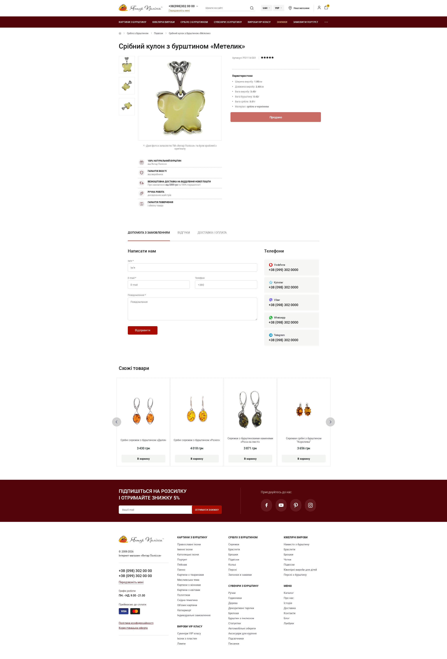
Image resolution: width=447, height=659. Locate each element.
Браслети (234, 549)
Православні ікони (189, 544)
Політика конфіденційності (136, 623)
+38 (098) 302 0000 (283, 287)
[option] (127, 64)
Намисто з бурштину (296, 544)
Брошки (233, 554)
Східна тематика (187, 600)
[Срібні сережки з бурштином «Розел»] (196, 410)
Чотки (287, 559)
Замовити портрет (305, 22)
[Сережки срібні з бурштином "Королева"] (303, 410)
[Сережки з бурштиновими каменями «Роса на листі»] (250, 410)
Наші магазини (301, 8)
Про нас (289, 598)
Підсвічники (236, 638)
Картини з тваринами (190, 574)
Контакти (289, 613)
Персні (232, 569)
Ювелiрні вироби (163, 22)
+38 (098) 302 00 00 (135, 570)
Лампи (181, 643)
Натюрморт (184, 610)
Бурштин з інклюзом (241, 618)
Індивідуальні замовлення (193, 615)
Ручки (232, 593)
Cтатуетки (234, 623)
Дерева (232, 603)
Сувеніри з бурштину (228, 22)
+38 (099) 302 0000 (283, 269)
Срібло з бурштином (194, 22)
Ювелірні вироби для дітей (300, 569)
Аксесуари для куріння (242, 633)
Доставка (290, 608)
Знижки (282, 22)
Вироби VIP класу (259, 22)
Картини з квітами (188, 590)
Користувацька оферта (133, 627)
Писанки (233, 643)
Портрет (182, 559)
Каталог (289, 593)
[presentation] (116, 421)
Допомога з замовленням (149, 232)
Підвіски (158, 33)
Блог (287, 618)
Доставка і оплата (212, 232)
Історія (288, 603)
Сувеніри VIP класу (189, 633)
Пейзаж (182, 564)
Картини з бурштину (132, 22)
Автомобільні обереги (242, 628)
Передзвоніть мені (179, 10)
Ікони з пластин (187, 638)
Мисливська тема (188, 579)
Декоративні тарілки (241, 608)
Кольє (232, 564)
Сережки (233, 544)
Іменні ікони (185, 549)
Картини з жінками (189, 584)
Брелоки (233, 613)
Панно (181, 569)
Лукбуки (289, 623)
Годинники (235, 598)
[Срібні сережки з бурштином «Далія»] (143, 410)
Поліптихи (183, 595)
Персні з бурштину (295, 574)
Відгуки (184, 232)
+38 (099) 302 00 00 (135, 575)
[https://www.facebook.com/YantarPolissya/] (266, 505)
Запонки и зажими (240, 574)
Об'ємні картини (187, 605)
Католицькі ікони (188, 554)
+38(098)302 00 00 (182, 6)
